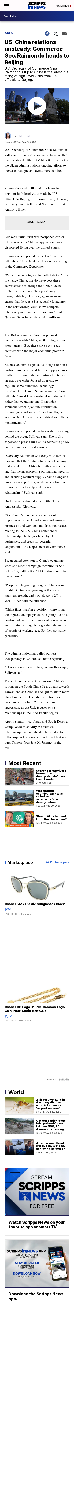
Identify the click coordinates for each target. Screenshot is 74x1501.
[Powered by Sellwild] (63, 1079)
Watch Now (63, 6)
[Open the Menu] (6, 5)
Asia (9, 33)
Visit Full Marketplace (57, 862)
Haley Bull (23, 136)
